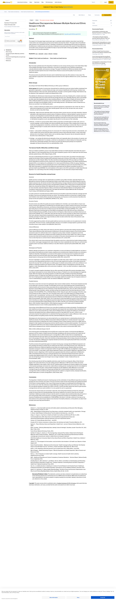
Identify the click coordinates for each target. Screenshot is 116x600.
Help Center (36, 2)
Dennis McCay (32, 29)
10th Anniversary (49, 2)
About (31, 2)
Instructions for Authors (22, 2)
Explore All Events (68, 7)
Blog (42, 2)
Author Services (58, 2)
